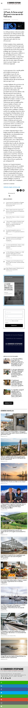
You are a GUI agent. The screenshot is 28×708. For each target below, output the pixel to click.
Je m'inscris (14, 375)
